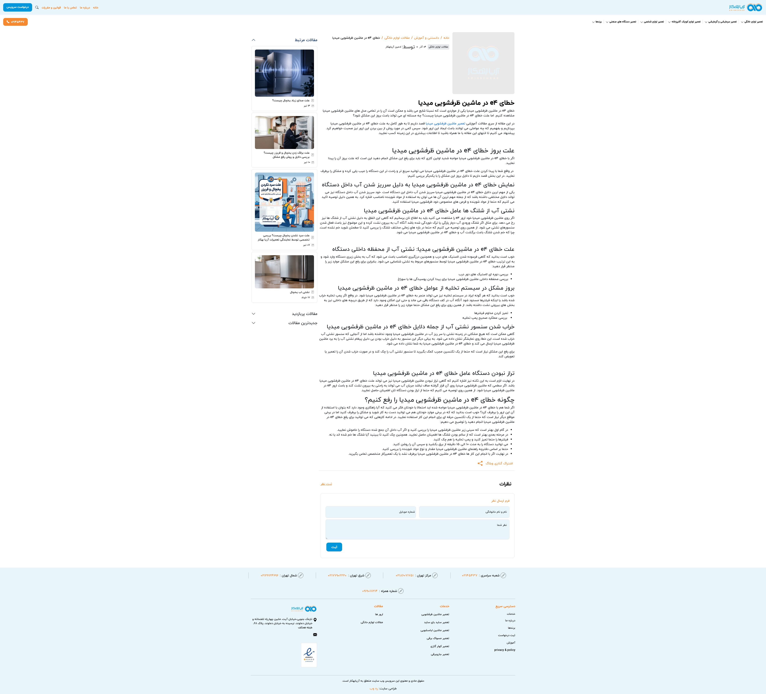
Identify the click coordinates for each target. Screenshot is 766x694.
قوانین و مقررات (51, 7)
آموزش (511, 642)
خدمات (511, 614)
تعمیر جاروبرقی (440, 654)
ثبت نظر (326, 484)
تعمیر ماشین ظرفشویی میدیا (445, 123)
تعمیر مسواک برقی (438, 638)
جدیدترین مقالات (302, 322)
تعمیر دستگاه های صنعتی (622, 22)
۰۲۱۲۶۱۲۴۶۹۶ (279, 575)
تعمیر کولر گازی (439, 646)
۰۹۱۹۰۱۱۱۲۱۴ (379, 591)
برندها (599, 22)
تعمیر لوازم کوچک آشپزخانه (686, 22)
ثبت (334, 547)
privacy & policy (504, 650)
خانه (95, 7)
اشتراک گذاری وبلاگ (499, 463)
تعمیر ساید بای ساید (436, 622)
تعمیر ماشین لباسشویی (435, 630)
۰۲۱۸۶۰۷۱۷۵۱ (413, 575)
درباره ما (85, 7)
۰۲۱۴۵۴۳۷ (17, 21)
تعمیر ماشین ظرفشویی (435, 614)
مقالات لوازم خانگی (397, 38)
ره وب (374, 688)
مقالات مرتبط (306, 39)
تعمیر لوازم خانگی (753, 22)
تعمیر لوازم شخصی (654, 22)
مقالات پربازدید (304, 313)
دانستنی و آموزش (426, 38)
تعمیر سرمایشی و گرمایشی (722, 22)
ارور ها (379, 614)
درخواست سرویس (18, 6)
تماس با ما (70, 7)
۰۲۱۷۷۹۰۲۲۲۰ (346, 575)
